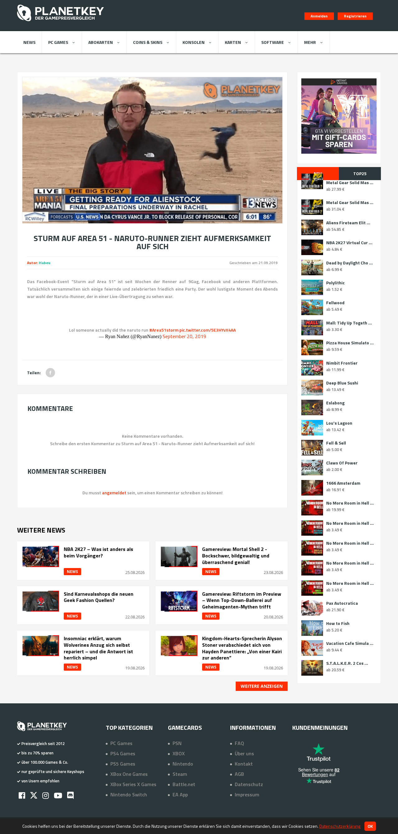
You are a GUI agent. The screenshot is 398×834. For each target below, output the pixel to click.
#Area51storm (163, 330)
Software (272, 42)
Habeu (44, 263)
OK (370, 826)
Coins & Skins (147, 42)
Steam (180, 773)
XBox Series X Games (133, 784)
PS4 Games (122, 753)
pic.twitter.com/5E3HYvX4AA (207, 330)
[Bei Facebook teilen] (50, 372)
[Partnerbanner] (339, 116)
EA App (180, 794)
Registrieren (355, 16)
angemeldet (114, 492)
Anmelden (319, 16)
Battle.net (184, 784)
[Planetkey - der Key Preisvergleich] (60, 22)
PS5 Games (122, 763)
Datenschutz (249, 784)
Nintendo (183, 763)
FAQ (239, 743)
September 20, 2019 (184, 336)
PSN (177, 743)
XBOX (179, 753)
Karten (233, 42)
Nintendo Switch (128, 794)
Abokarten (100, 42)
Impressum (247, 794)
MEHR (310, 42)
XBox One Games (129, 773)
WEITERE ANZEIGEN (262, 686)
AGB (239, 773)
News (29, 42)
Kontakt (244, 763)
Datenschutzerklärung (339, 826)
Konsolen (194, 42)
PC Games (58, 42)
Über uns (244, 753)
